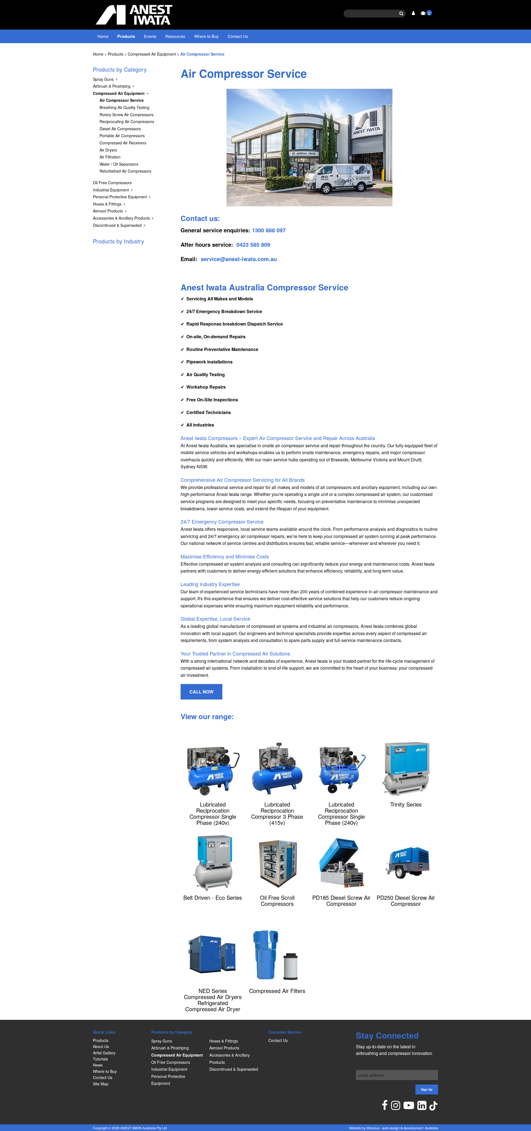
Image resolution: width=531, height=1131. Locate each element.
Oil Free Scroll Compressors (277, 901)
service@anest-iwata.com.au (239, 259)
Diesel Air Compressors (120, 128)
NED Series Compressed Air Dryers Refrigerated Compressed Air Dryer (213, 1000)
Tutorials (100, 1059)
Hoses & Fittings (107, 204)
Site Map (100, 1083)
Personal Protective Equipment (120, 196)
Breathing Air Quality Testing (124, 107)
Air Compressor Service (202, 54)
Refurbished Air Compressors (125, 171)
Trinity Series (406, 804)
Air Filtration (110, 157)
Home (102, 36)
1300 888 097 (269, 230)
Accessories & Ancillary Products (121, 218)
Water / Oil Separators (119, 164)
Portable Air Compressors (122, 135)
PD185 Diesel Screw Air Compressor (341, 901)
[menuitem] (119, 1040)
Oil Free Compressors (112, 182)
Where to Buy (206, 36)
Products (126, 36)
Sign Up (427, 1089)
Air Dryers (108, 150)
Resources (175, 36)
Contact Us (238, 36)
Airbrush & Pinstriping (112, 86)
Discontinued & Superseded (117, 225)
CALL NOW (201, 691)
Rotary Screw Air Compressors (126, 114)
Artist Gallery (104, 1052)
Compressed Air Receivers (123, 142)
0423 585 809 (253, 244)
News (98, 1065)
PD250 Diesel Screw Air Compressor (406, 901)
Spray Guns (103, 79)
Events (150, 36)
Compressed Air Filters (277, 991)
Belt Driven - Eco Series (212, 898)
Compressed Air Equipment (152, 54)
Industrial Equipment (111, 190)
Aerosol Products (108, 211)
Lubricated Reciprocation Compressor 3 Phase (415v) (277, 813)
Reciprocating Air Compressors (127, 121)
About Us (101, 1046)
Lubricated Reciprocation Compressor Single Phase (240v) (212, 813)
